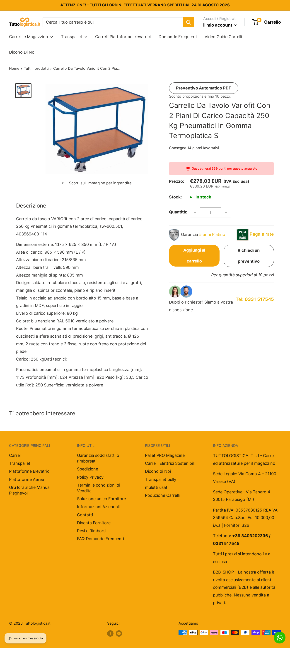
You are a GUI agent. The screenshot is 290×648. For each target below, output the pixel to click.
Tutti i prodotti (36, 68)
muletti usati (156, 487)
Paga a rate (262, 234)
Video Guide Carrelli (223, 36)
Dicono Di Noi (22, 52)
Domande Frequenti (178, 36)
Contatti (85, 514)
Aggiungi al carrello (194, 256)
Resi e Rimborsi (91, 530)
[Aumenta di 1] (226, 212)
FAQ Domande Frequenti (100, 538)
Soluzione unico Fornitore (101, 498)
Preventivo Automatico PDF (203, 88)
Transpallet (71, 36)
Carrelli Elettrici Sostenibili (170, 463)
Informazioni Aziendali (98, 506)
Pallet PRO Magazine (165, 455)
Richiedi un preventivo (249, 256)
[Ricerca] (188, 22)
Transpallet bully (160, 479)
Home (14, 68)
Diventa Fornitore (94, 522)
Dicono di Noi (158, 471)
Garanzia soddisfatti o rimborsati (98, 458)
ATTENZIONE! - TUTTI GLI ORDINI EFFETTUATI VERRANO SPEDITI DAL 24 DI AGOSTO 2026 (145, 5)
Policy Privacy (90, 477)
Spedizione (87, 469)
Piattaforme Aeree (26, 479)
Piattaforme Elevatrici (29, 471)
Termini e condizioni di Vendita (98, 488)
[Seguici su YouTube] (119, 633)
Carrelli (15, 455)
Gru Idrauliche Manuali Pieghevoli (30, 490)
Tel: (255, 299)
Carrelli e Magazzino (28, 36)
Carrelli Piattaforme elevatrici (123, 36)
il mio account (218, 25)
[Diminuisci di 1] (195, 212)
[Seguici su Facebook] (110, 633)
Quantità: (178, 212)
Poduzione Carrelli (162, 495)
